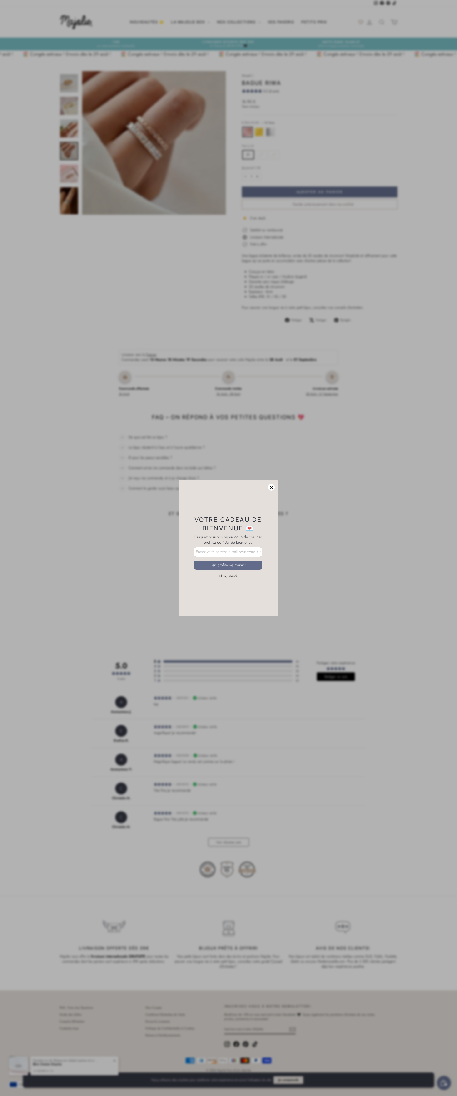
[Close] (271, 487)
